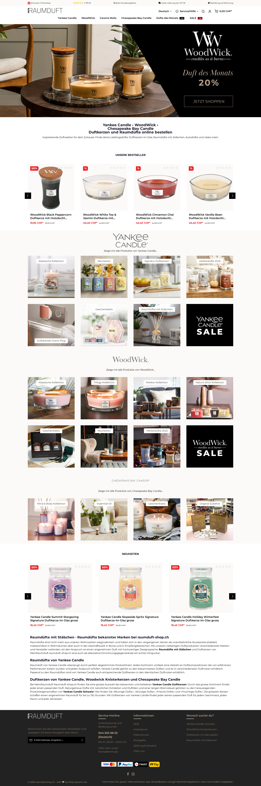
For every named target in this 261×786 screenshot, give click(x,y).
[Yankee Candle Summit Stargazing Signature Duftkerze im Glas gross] (60, 588)
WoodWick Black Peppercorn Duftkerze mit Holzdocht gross (50, 216)
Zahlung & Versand (145, 745)
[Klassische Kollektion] (51, 277)
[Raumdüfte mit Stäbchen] (157, 325)
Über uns (139, 751)
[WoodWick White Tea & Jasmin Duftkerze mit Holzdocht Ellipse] (104, 187)
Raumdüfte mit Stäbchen (201, 740)
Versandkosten (158, 781)
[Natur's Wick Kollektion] (209, 398)
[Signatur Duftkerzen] (157, 277)
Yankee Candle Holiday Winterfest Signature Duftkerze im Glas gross (195, 618)
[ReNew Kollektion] (157, 398)
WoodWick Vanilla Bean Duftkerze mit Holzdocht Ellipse (206, 216)
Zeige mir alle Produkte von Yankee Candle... (130, 250)
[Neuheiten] (104, 277)
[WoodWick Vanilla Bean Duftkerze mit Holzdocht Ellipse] (209, 187)
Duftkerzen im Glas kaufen (202, 734)
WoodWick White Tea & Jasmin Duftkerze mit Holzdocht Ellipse (99, 216)
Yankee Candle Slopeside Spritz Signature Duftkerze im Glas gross (130, 618)
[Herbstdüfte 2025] (209, 277)
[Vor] (232, 196)
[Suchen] (203, 11)
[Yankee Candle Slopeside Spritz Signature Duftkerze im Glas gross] (130, 588)
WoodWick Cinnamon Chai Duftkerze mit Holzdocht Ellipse (155, 216)
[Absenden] (82, 740)
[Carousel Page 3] (256, 75)
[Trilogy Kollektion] (104, 398)
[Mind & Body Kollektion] (51, 519)
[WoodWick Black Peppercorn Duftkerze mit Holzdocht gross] (51, 187)
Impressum (141, 729)
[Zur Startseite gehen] (45, 11)
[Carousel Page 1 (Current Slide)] (256, 69)
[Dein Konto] (210, 11)
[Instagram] (133, 775)
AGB (136, 724)
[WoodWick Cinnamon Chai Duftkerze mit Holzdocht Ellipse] (157, 187)
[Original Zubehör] (209, 519)
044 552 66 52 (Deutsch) (108, 735)
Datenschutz (141, 734)
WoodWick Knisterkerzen (201, 729)
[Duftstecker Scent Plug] (51, 325)
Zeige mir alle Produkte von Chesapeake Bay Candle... (130, 491)
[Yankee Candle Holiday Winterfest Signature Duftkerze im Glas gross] (201, 588)
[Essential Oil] (104, 519)
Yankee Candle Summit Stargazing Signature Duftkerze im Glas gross (54, 618)
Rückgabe (140, 740)
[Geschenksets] (104, 325)
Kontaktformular (108, 751)
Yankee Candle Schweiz (200, 724)
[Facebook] (128, 775)
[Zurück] (28, 196)
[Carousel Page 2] (256, 72)
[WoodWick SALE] (209, 446)
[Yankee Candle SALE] (209, 325)
